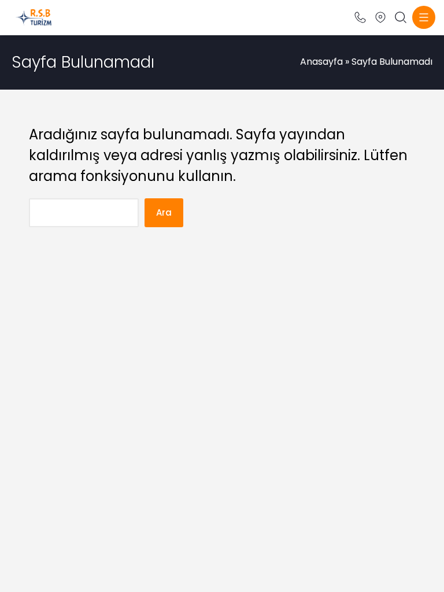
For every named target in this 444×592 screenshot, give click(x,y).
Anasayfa (321, 61)
